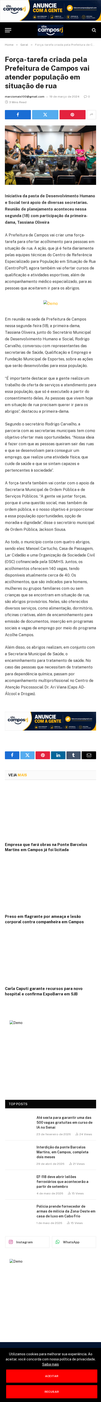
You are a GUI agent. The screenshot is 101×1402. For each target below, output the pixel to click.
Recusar (52, 1391)
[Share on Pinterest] (73, 114)
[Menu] (8, 30)
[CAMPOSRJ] (51, 30)
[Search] (93, 30)
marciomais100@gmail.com (24, 96)
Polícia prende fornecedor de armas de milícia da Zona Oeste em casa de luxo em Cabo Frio (66, 1211)
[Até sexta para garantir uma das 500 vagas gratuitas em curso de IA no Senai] (18, 1124)
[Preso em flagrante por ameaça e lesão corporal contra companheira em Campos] (50, 884)
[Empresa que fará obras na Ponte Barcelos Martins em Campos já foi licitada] (50, 812)
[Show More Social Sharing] (91, 114)
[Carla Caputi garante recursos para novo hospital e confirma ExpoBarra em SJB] (50, 956)
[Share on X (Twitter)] (45, 114)
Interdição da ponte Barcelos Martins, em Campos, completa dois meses (62, 1152)
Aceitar (52, 1376)
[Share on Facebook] (18, 114)
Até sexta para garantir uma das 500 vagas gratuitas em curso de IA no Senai (64, 1122)
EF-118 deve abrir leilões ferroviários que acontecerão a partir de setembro (62, 1182)
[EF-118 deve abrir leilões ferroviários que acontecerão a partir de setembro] (18, 1183)
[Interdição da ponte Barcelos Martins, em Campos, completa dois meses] (18, 1153)
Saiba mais (50, 1364)
